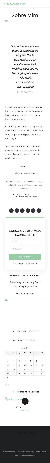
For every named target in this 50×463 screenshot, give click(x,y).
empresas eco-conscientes (25, 331)
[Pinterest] (22, 210)
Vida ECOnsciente (15, 3)
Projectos (25, 411)
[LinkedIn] (33, 210)
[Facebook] (11, 210)
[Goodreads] (17, 210)
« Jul (7, 384)
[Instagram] (28, 210)
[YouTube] (39, 210)
